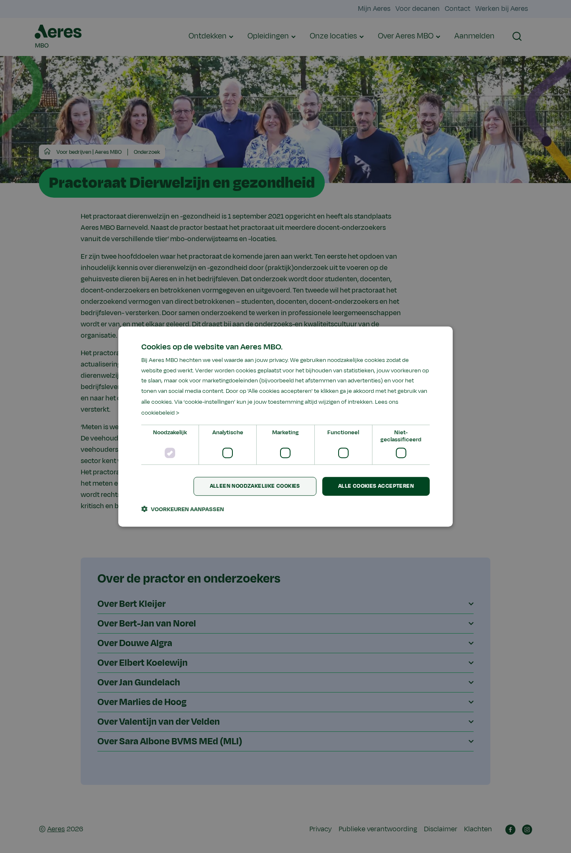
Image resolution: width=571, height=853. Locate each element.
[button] (182, 509)
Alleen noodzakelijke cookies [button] (255, 486)
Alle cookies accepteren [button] (376, 486)
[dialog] (285, 426)
